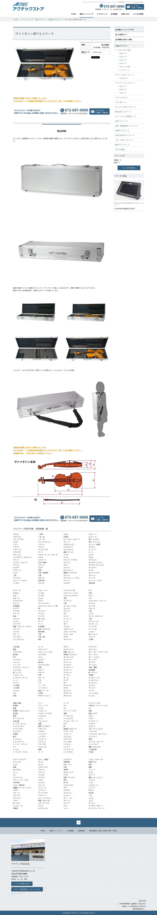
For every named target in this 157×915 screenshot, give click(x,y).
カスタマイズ (102, 14)
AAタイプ (123, 63)
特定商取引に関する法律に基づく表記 (103, 830)
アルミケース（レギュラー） (125, 83)
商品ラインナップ (86, 14)
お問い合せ (125, 14)
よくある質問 (138, 14)
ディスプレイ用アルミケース (125, 107)
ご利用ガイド (122, 34)
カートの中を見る (129, 168)
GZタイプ (123, 57)
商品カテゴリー (40, 19)
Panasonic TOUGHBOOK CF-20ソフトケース (129, 204)
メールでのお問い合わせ (22, 884)
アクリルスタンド (121, 97)
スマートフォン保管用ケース (125, 116)
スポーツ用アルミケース (124, 140)
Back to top (78, 822)
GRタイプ (123, 53)
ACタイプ (123, 60)
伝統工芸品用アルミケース (124, 135)
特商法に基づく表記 (125, 39)
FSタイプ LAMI (125, 67)
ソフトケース (124, 70)
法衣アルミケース (121, 121)
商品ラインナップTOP (126, 29)
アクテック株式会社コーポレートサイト (27, 889)
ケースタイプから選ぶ (123, 50)
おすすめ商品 (120, 149)
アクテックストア (26, 19)
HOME (73, 14)
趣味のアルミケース (122, 144)
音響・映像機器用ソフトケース (126, 126)
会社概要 (114, 14)
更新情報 (81, 830)
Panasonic (123, 78)
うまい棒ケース (120, 102)
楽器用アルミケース (56, 19)
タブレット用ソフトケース (124, 75)
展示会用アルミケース (123, 111)
